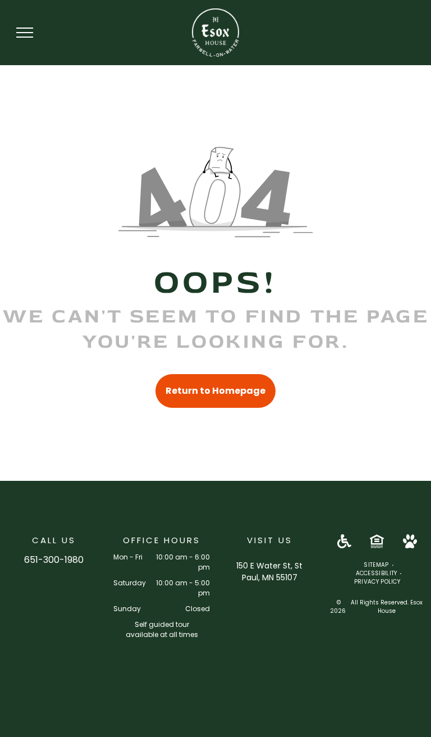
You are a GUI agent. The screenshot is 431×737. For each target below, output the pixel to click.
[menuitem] (377, 565)
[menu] (24, 32)
